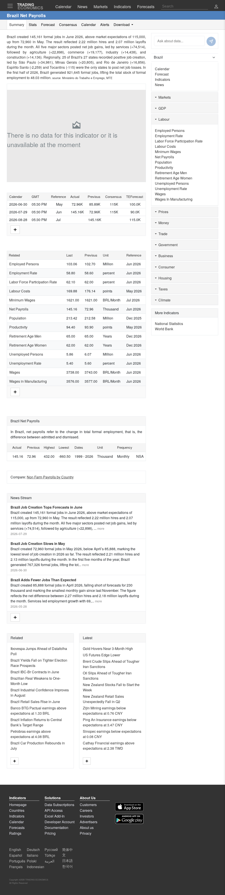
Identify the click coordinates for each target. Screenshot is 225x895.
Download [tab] (122, 24)
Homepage (18, 804)
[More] (15, 229)
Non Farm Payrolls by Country (50, 477)
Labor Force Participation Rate (33, 281)
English (15, 849)
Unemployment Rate (25, 363)
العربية (49, 861)
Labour (163, 119)
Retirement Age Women (28, 345)
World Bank (164, 328)
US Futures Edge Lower (101, 654)
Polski (31, 861)
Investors (87, 816)
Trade (162, 233)
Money (163, 222)
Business (165, 255)
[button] (216, 6)
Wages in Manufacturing (28, 381)
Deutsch (33, 849)
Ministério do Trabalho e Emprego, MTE (87, 78)
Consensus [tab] (68, 24)
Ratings (15, 833)
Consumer (166, 266)
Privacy (85, 833)
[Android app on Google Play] (129, 819)
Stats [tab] (33, 24)
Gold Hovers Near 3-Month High (108, 648)
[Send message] (211, 41)
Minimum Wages (22, 300)
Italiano (32, 855)
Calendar (162, 68)
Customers (88, 804)
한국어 (67, 866)
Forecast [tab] (48, 24)
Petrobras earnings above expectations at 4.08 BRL (31, 734)
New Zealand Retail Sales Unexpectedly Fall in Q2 (103, 699)
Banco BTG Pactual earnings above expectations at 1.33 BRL (38, 710)
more (100, 528)
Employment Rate (23, 272)
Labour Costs (19, 290)
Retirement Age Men (25, 336)
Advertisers (88, 821)
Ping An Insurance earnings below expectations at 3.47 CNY (109, 722)
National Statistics (169, 323)
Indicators (162, 79)
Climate (164, 300)
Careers (86, 810)
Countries (16, 810)
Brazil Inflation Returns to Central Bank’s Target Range (36, 722)
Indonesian (35, 866)
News (159, 84)
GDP (161, 108)
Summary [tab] (16, 24)
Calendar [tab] (88, 24)
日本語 (67, 860)
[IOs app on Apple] (129, 807)
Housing (164, 277)
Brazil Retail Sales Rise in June (35, 701)
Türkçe (50, 855)
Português (17, 861)
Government (167, 244)
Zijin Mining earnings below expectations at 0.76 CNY (104, 710)
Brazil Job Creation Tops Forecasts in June (46, 507)
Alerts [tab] (104, 24)
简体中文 (67, 852)
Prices (162, 211)
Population (17, 318)
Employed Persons (24, 263)
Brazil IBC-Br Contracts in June (35, 671)
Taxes (162, 289)
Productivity (18, 327)
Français (16, 866)
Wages (14, 372)
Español (15, 855)
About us (87, 827)
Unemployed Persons (26, 354)
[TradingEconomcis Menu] (11, 6)
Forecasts (17, 827)
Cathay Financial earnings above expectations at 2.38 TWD (108, 745)
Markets (164, 97)
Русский (51, 849)
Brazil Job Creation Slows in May (38, 543)
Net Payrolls (18, 309)
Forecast (162, 74)
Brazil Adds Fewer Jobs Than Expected (43, 579)
